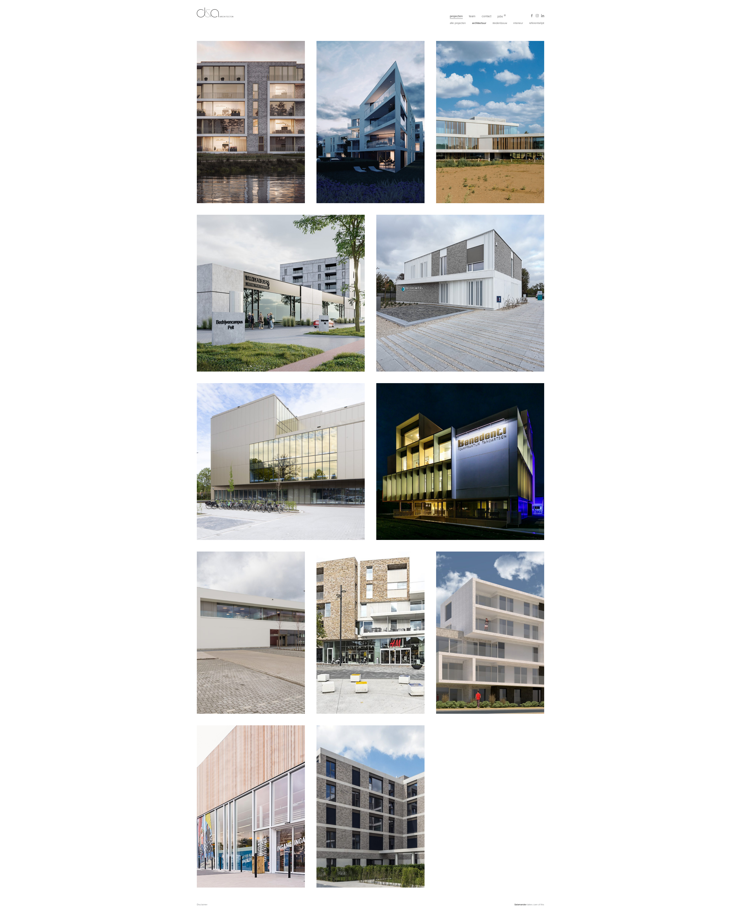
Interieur (518, 23)
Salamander (520, 904)
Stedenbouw (499, 23)
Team (472, 16)
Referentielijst (536, 23)
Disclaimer (202, 904)
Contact (486, 16)
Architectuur (479, 23)
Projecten (456, 16)
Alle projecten (458, 23)
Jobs (500, 16)
